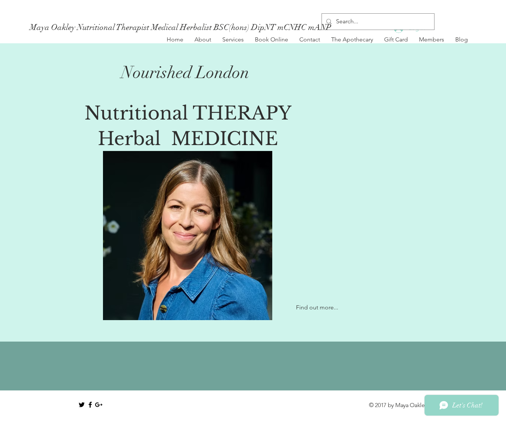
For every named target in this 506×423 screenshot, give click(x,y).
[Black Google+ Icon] (99, 405)
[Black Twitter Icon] (82, 405)
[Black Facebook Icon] (90, 405)
